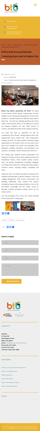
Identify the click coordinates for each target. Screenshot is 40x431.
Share (3, 227)
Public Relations (6, 375)
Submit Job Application (9, 371)
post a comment (13, 281)
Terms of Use (23, 428)
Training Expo (20, 220)
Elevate (4, 220)
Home (3, 45)
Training (11, 220)
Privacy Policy (33, 428)
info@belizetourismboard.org (16, 343)
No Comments (8, 83)
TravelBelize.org (13, 428)
